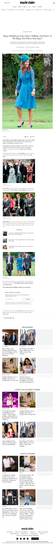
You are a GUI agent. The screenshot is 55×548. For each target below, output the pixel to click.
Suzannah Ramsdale (21, 47)
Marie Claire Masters (20, 9)
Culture (34, 6)
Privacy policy (24, 533)
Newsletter (33, 136)
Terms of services (17, 302)
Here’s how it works (39, 50)
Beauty (20, 6)
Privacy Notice (7, 303)
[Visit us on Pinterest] (28, 539)
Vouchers (39, 6)
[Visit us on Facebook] (24, 539)
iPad (4, 312)
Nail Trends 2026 (38, 9)
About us (42, 533)
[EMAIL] (13, 318)
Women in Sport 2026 (11, 9)
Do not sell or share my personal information (27, 535)
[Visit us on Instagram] (21, 539)
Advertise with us (15, 533)
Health (25, 6)
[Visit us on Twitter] (17, 539)
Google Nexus (5, 314)
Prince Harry (22, 140)
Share (5, 136)
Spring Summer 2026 (30, 9)
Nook (30, 312)
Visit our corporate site (43, 541)
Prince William (14, 140)
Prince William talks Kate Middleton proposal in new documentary (17, 287)
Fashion (15, 6)
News (38, 47)
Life (29, 6)
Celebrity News (27, 31)
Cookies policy (34, 533)
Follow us (27, 136)
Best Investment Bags (47, 9)
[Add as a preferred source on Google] (39, 539)
